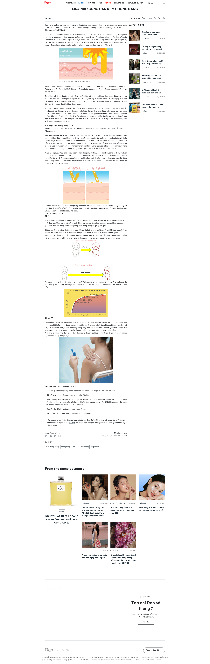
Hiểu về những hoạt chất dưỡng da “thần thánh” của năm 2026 (122, 510)
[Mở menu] (164, 3)
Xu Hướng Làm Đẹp (118, 503)
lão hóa (75, 447)
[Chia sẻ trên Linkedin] (163, 18)
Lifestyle (146, 96)
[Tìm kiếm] (157, 3)
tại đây (72, 423)
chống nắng (65, 447)
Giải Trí (91, 3)
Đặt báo (150, 3)
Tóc (84, 550)
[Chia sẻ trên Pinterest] (155, 18)
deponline (95, 447)
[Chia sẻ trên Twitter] (159, 18)
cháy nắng (85, 447)
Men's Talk (146, 67)
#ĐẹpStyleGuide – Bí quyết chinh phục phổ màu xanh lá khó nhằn (151, 78)
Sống (99, 3)
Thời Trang (71, 3)
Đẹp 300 (108, 3)
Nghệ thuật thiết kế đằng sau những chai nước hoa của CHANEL (61, 519)
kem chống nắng (52, 447)
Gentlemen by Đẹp (134, 3)
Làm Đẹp (82, 3)
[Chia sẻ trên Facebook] (150, 18)
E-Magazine (119, 3)
